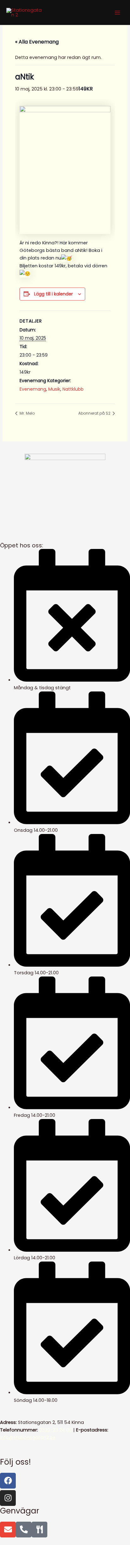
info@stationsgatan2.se (27, 1437)
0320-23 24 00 (55, 1430)
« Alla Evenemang (37, 41)
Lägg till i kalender (53, 294)
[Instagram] (8, 1498)
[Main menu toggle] (117, 12)
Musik (54, 389)
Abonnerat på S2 (94, 413)
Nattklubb (73, 389)
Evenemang (33, 389)
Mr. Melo (27, 413)
